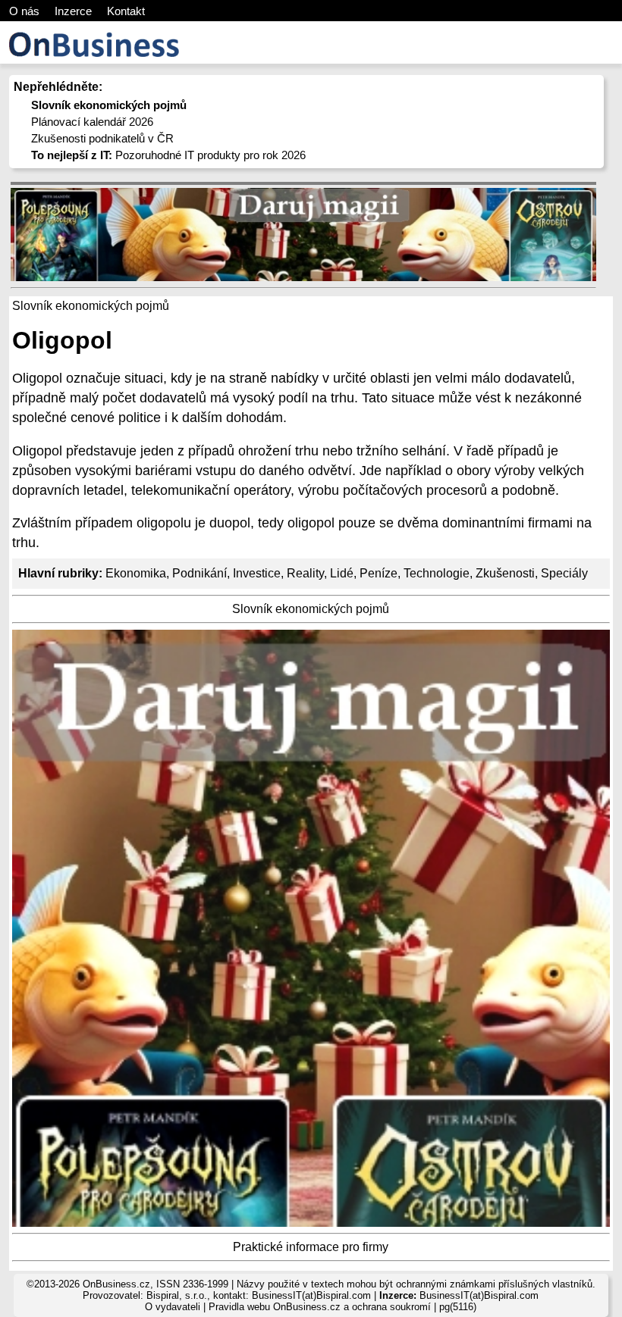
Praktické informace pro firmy (310, 1246)
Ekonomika (135, 573)
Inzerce (73, 11)
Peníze (378, 573)
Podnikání (199, 573)
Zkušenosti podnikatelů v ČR (102, 138)
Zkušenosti (505, 573)
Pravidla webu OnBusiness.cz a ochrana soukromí (320, 1306)
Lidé (341, 573)
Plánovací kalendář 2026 (92, 121)
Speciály (564, 573)
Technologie (437, 573)
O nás (24, 11)
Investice (257, 573)
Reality (305, 573)
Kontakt (126, 11)
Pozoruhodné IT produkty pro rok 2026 (168, 155)
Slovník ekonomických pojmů (310, 608)
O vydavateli (172, 1306)
